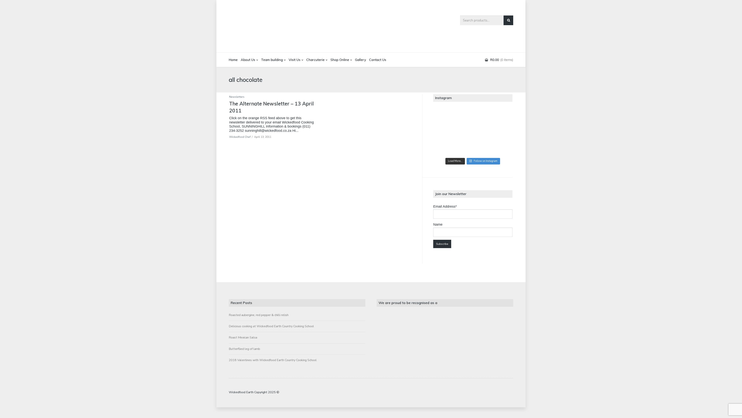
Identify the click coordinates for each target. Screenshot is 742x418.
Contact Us (377, 60)
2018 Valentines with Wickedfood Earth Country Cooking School (273, 360)
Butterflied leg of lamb (244, 349)
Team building (272, 60)
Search (508, 20)
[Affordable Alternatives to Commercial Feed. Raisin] (473, 132)
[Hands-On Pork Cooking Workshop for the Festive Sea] (499, 117)
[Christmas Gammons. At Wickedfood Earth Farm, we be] (499, 132)
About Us (248, 60)
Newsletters (236, 97)
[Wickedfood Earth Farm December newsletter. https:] (446, 117)
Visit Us (294, 60)
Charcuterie (315, 60)
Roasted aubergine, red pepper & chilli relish (258, 315)
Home (233, 60)
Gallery (360, 60)
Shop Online (339, 60)
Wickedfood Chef (240, 137)
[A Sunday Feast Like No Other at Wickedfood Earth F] (499, 147)
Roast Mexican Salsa (243, 337)
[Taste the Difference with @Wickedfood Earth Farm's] (446, 147)
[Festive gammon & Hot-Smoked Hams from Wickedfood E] (473, 147)
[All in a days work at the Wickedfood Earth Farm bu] (446, 132)
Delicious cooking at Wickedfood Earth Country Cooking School (271, 326)
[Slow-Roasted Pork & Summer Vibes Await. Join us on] (473, 117)
